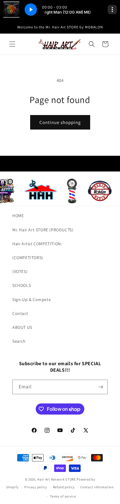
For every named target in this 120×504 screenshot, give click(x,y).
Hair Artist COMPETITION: (37, 243)
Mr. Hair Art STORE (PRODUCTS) (42, 230)
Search (19, 341)
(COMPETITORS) (27, 257)
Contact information (97, 487)
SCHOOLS (21, 285)
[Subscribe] (100, 387)
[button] (12, 44)
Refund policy (64, 487)
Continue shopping (60, 122)
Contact (20, 313)
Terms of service (63, 496)
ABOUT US (22, 327)
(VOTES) (19, 271)
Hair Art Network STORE (56, 479)
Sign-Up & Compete (31, 299)
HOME (18, 215)
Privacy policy (35, 487)
